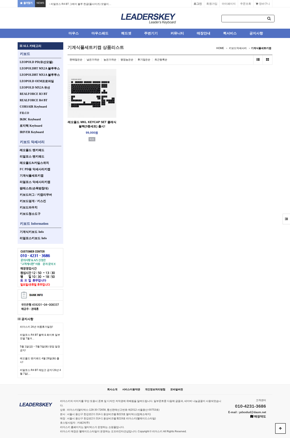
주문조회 (245, 3)
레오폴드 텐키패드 (32, 150)
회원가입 (211, 3)
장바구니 (264, 3)
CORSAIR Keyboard (33, 106)
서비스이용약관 (131, 389)
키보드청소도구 (30, 213)
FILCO (24, 113)
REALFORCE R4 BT (33, 100)
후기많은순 (144, 59)
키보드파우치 (29, 207)
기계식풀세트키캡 (32, 175)
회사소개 (112, 389)
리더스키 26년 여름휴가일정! (36, 326)
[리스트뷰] (258, 60)
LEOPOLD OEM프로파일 (37, 81)
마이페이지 (229, 3)
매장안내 (203, 33)
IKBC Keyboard (30, 119)
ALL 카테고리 (31, 46)
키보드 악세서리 (32, 142)
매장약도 (259, 416)
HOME (220, 48)
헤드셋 (126, 33)
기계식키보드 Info (32, 231)
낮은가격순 (93, 59)
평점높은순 (127, 59)
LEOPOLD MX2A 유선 (35, 87)
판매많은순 (76, 59)
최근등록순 (161, 59)
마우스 (74, 33)
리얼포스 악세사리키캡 (35, 182)
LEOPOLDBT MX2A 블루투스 (40, 68)
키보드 (25, 54)
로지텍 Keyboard (31, 125)
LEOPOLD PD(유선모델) (36, 62)
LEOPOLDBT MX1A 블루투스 (40, 74)
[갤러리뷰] (267, 60)
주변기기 (151, 33)
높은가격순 (110, 59)
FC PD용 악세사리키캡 (35, 169)
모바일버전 (176, 389)
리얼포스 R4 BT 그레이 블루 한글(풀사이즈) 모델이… (81, 4)
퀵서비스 (230, 33)
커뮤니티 (177, 33)
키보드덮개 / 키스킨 (33, 201)
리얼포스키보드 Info (33, 238)
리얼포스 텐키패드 (32, 156)
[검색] (269, 18)
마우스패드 (100, 33)
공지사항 (256, 33)
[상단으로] (280, 428)
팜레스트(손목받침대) (34, 188)
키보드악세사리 (238, 48)
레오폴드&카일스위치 (34, 162)
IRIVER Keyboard (32, 132)
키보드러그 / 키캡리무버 (36, 194)
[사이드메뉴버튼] (286, 219)
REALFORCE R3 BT (33, 93)
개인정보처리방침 (155, 389)
